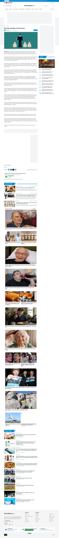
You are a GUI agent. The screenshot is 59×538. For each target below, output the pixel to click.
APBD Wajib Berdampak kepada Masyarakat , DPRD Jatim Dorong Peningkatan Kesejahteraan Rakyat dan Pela (48, 91)
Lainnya (40, 9)
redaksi (26, 513)
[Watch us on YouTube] (10, 2)
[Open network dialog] (51, 2)
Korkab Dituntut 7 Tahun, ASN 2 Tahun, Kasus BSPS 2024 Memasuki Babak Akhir (26, 203)
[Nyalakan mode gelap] (54, 2)
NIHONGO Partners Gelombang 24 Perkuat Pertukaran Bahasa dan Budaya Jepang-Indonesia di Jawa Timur (48, 85)
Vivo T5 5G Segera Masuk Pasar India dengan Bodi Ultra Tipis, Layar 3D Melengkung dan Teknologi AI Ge (26, 450)
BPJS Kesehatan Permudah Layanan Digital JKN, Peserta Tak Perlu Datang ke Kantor (48, 81)
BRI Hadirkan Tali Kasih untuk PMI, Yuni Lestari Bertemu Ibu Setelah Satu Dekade (25, 500)
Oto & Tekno (18, 440)
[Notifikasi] (53, 2)
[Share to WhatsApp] (9, 170)
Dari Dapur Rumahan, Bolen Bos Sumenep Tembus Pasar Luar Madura (47, 72)
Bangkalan (37, 513)
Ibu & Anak (51, 519)
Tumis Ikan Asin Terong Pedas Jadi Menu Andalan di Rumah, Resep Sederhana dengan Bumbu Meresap (26, 464)
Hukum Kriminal (51, 517)
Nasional (6, 9)
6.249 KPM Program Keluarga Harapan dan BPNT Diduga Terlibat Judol (48, 93)
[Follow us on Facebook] (5, 2)
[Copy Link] (15, 170)
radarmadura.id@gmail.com (8, 524)
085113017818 (6, 521)
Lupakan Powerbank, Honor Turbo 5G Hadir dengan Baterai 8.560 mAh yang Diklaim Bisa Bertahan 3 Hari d (27, 457)
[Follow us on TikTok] (11, 2)
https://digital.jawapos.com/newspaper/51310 (47, 530)
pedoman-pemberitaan (29, 516)
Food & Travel (15, 9)
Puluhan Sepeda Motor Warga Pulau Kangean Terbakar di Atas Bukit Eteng (47, 65)
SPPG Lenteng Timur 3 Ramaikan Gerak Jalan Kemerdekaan (25, 493)
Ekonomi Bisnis (18, 498)
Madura (10, 9)
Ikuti (10, 177)
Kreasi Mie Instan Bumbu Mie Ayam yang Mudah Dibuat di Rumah (26, 435)
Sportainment (28, 9)
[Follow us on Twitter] (6, 2)
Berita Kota (37, 515)
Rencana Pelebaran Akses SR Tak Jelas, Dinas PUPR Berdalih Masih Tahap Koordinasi (47, 75)
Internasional (51, 520)
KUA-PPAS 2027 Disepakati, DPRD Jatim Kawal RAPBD (47, 78)
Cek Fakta (37, 517)
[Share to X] (13, 170)
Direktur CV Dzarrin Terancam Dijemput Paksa (25, 187)
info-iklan (26, 519)
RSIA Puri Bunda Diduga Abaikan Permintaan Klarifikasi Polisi (47, 69)
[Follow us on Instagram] (8, 2)
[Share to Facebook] (11, 170)
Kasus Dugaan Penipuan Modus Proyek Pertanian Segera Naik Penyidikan (47, 87)
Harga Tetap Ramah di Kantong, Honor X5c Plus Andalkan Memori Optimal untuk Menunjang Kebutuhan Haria (26, 443)
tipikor (6, 167)
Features (36, 9)
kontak (26, 517)
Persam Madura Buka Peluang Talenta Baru (25, 485)
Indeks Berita (27, 521)
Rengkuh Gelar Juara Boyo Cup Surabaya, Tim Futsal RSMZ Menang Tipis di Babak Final (25, 471)
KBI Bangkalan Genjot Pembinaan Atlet (24, 478)
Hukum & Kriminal (19, 186)
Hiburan (32, 9)
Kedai (50, 521)
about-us (26, 520)
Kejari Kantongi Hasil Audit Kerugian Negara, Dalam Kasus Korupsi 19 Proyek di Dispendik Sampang (26, 195)
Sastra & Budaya (22, 9)
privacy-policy (27, 515)
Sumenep (17, 491)
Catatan (36, 516)
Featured (36, 520)
